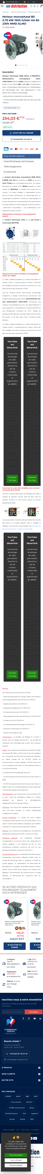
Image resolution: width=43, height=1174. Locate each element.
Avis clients (35, 1130)
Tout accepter (16, 1155)
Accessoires (10, 171)
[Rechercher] (31, 6)
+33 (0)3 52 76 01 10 (18, 1054)
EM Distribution (11, 1113)
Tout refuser (16, 1160)
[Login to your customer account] (37, 6)
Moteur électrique (18, 12)
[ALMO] (8, 35)
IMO (24, 1113)
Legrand (34, 1113)
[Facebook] (23, 1018)
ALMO (18, 1096)
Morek (12, 1119)
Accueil (5, 12)
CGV (17, 1130)
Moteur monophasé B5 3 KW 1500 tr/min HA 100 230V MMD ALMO (14, 923)
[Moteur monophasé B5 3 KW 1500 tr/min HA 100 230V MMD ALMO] (14, 911)
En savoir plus (10, 108)
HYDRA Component (17, 1108)
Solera (22, 1119)
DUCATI (29, 1102)
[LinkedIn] (40, 1018)
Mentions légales (8, 1130)
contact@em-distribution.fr (17, 1059)
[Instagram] (29, 1018)
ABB (27, 1096)
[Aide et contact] (34, 6)
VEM (32, 1119)
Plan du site (25, 1130)
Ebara (32, 1108)
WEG (36, 1096)
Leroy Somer (16, 1102)
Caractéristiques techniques (19, 161)
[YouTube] (34, 1018)
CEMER (8, 1096)
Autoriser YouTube (12, 478)
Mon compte (8, 1074)
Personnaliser (15, 1165)
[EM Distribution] (16, 6)
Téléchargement (13, 166)
